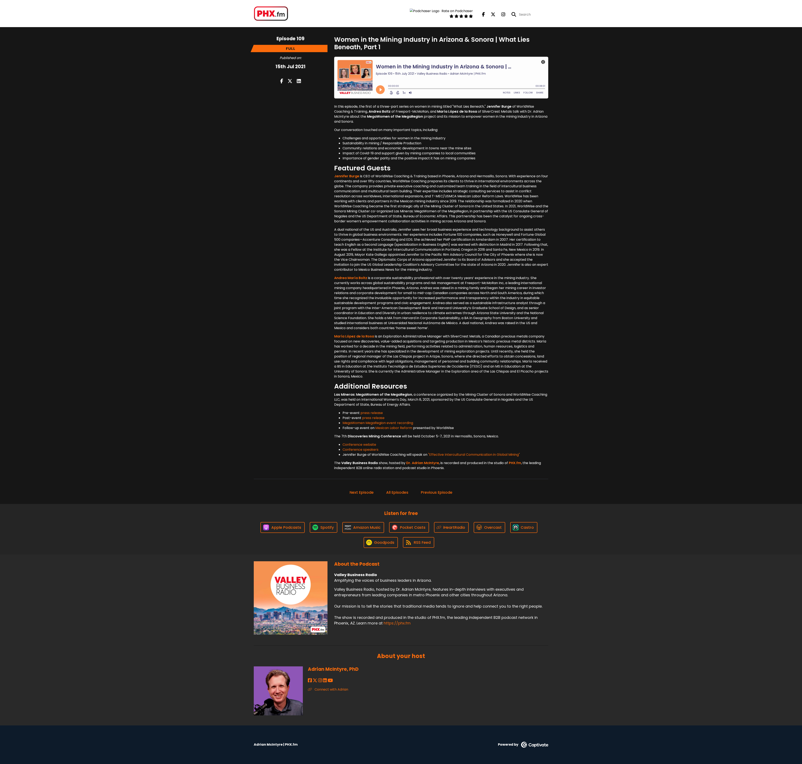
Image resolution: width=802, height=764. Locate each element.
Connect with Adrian (331, 689)
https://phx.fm (397, 623)
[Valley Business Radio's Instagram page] (500, 14)
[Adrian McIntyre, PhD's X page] (315, 680)
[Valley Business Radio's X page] (490, 14)
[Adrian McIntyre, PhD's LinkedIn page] (325, 680)
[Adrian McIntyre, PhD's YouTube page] (330, 680)
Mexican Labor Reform (393, 427)
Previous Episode (436, 492)
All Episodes (397, 492)
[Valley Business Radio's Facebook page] (483, 14)
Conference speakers (360, 449)
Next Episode (362, 492)
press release (371, 412)
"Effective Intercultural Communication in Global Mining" (474, 454)
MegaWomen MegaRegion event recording (378, 422)
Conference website (359, 444)
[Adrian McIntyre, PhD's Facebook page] (310, 680)
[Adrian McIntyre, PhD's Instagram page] (320, 680)
